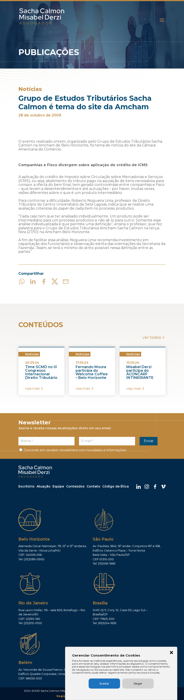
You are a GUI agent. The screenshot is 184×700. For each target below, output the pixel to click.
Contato (93, 486)
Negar (138, 683)
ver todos (151, 337)
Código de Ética (115, 486)
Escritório (26, 486)
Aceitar (104, 683)
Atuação (43, 486)
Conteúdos (75, 486)
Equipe (58, 486)
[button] (171, 653)
